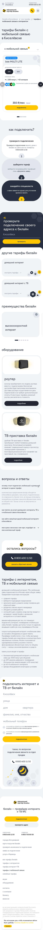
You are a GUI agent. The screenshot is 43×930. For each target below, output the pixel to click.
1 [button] (16, 340)
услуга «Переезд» (9, 854)
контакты (6, 888)
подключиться (21, 739)
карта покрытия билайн (11, 844)
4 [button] (23, 340)
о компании (7, 892)
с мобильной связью (16, 48)
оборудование (8, 883)
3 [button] (21, 340)
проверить (21, 241)
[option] (21, 324)
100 (9, 72)
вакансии (6, 899)
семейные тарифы (10, 874)
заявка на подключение (11, 851)
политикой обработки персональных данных (19, 728)
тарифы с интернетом (11, 863)
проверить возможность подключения (17, 847)
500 (18, 72)
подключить (21, 108)
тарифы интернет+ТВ (11, 867)
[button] (40, 84)
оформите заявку (23, 171)
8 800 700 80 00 (28, 834)
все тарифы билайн (10, 860)
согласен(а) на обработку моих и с (22, 727)
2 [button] (19, 340)
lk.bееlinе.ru (29, 909)
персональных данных (30, 726)
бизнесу (6, 895)
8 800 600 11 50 (35, 5)
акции (5, 879)
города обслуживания (11, 840)
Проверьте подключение (16, 145)
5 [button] (25, 340)
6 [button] (27, 340)
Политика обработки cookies (18, 916)
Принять (8, 926)
